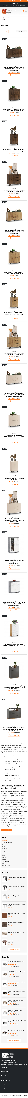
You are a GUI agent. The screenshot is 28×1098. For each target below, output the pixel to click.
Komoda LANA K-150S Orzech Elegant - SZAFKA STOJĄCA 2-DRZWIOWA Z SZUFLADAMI (14, 69)
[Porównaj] (25, 43)
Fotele (3, 863)
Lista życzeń (9, 5)
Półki (3, 844)
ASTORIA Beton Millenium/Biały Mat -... (16, 962)
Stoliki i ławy (5, 847)
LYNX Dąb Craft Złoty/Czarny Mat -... (16, 1031)
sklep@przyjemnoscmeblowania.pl (18, 1064)
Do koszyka (15, 75)
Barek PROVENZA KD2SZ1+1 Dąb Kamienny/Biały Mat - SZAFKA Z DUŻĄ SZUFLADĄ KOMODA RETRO (14, 645)
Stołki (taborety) (6, 861)
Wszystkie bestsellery (14, 1040)
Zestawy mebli (6, 865)
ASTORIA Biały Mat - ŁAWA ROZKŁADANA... (15, 1011)
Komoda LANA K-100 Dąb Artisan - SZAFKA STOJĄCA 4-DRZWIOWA (14, 272)
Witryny (4, 851)
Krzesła (4, 857)
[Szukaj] (15, 11)
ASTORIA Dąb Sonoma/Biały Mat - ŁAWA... (16, 972)
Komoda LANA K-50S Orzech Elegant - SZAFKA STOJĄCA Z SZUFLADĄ (14, 150)
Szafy (3, 853)
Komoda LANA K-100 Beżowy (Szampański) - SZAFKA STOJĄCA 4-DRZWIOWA (14, 436)
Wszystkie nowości (14, 949)
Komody (4, 840)
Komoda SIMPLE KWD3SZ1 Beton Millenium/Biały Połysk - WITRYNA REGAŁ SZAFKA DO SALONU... (14, 562)
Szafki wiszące (5, 849)
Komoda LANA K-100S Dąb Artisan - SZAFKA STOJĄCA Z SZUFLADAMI (14, 353)
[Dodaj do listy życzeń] (25, 40)
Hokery (4, 859)
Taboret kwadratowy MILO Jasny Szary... (16, 886)
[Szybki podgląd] (25, 46)
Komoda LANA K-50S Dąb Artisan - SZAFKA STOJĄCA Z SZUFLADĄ (14, 313)
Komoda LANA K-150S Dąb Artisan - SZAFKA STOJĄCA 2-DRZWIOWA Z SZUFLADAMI (14, 232)
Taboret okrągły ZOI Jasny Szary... (16, 877)
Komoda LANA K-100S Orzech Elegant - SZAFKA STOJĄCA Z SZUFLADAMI (14, 190)
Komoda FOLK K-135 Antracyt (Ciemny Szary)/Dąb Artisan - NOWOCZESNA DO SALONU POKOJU (14, 729)
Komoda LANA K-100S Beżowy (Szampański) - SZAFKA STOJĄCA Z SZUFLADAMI (14, 520)
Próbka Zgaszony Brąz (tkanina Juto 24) (16, 923)
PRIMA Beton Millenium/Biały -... (16, 982)
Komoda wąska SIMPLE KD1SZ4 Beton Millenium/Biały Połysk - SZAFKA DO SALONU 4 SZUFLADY (14, 604)
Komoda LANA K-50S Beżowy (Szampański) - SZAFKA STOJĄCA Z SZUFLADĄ (14, 478)
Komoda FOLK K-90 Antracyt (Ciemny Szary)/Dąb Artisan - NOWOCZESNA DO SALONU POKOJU (14, 687)
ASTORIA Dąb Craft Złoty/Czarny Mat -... (16, 991)
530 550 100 (15, 3)
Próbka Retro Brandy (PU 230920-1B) (16, 914)
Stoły (3, 855)
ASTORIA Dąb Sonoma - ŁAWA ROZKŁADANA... (16, 1000)
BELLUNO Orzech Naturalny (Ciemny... (15, 941)
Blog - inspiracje (5, 1085)
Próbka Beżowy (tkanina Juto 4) (16, 932)
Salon (4, 838)
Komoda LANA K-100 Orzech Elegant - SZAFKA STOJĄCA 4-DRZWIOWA (14, 109)
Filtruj (5, 31)
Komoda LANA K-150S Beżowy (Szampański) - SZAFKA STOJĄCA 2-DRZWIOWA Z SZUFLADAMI (14, 395)
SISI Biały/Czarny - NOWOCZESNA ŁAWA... (17, 1021)
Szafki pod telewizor (7, 842)
